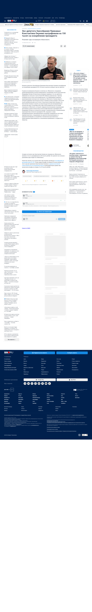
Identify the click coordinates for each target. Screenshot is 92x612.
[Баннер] (29, 25)
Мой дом (43, 367)
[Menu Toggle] (5, 21)
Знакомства (16, 17)
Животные (26, 372)
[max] (39, 383)
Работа (58, 367)
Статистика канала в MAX (10, 369)
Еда (24, 369)
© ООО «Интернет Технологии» (10, 435)
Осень (58, 361)
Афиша (35, 17)
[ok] (32, 383)
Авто (25, 359)
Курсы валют (47, 17)
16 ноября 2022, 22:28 (26, 42)
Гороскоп (40, 17)
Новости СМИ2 (26, 228)
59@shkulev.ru (18, 424)
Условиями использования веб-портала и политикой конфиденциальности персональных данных (66, 422)
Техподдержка (7, 365)
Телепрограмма (29, 17)
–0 (64, 200)
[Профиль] (87, 21)
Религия (59, 372)
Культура (43, 363)
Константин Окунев (27, 176)
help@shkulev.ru (13, 426)
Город (25, 365)
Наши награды (7, 361)
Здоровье (26, 374)
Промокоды (62, 17)
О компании (7, 359)
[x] (42, 383)
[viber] (35, 383)
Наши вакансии (8, 363)
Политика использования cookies (53, 427)
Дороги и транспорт (28, 367)
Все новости (11, 30)
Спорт (73, 359)
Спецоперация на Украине (57, 176)
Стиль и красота (76, 361)
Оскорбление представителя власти (41, 176)
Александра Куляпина (32, 170)
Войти (27, 219)
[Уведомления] (83, 21)
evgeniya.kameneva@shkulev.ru (78, 415)
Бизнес (25, 361)
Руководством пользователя (52, 420)
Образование (44, 374)
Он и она (59, 359)
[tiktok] (49, 383)
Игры (56, 17)
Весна (25, 363)
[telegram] (25, 383)
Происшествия (60, 365)
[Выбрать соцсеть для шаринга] (65, 46)
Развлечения (60, 369)
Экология (74, 365)
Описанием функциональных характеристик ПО (56, 421)
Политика (59, 363)
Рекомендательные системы (52, 429)
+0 (60, 200)
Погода (22, 17)
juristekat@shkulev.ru (35, 425)
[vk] (28, 383)
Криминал (43, 361)
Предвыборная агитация (10, 367)
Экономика (74, 367)
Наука (42, 369)
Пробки (46, 21)
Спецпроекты (75, 369)
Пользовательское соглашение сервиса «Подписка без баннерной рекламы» (61, 431)
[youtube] (46, 383)
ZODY (53, 17)
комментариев (29, 46)
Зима (42, 359)
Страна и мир (75, 363)
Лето (42, 365)
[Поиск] (80, 21)
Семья (58, 374)
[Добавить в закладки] (61, 46)
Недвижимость (8, 17)
